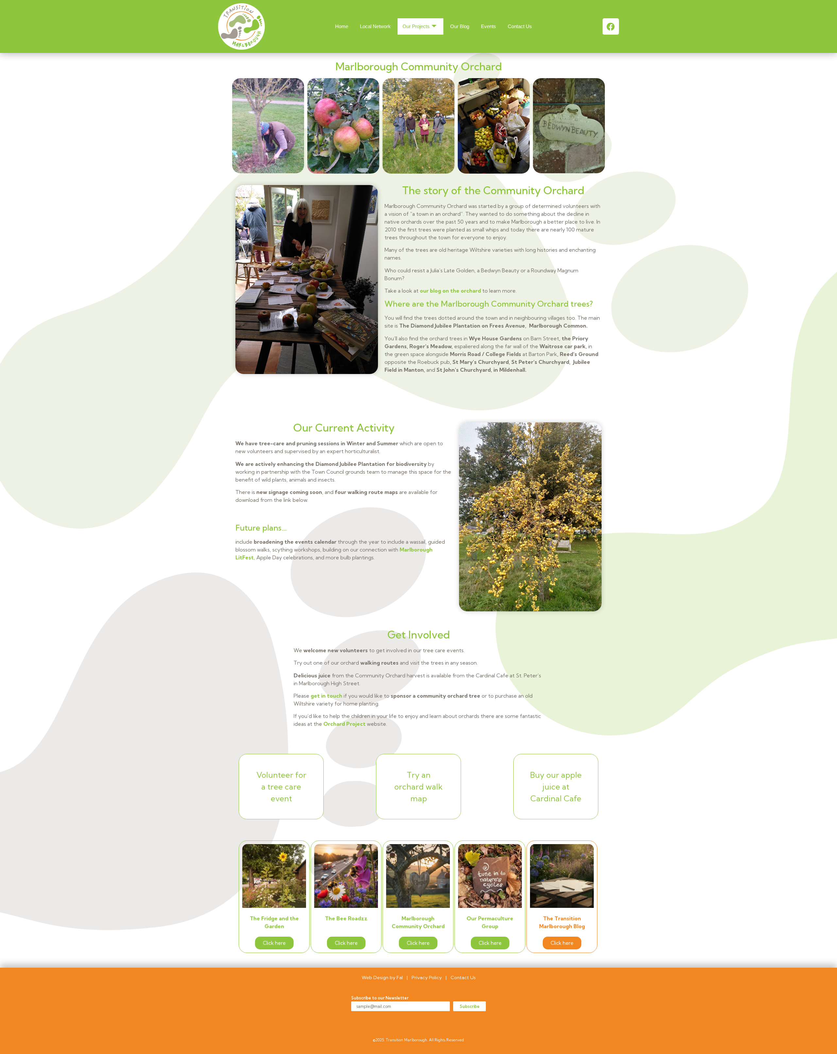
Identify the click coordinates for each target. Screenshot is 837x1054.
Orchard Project (345, 724)
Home (341, 26)
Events (488, 26)
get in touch (326, 695)
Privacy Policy (427, 977)
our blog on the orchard (450, 290)
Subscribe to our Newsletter (379, 998)
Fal (400, 977)
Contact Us (520, 26)
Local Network (375, 26)
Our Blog (459, 26)
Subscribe (470, 1006)
